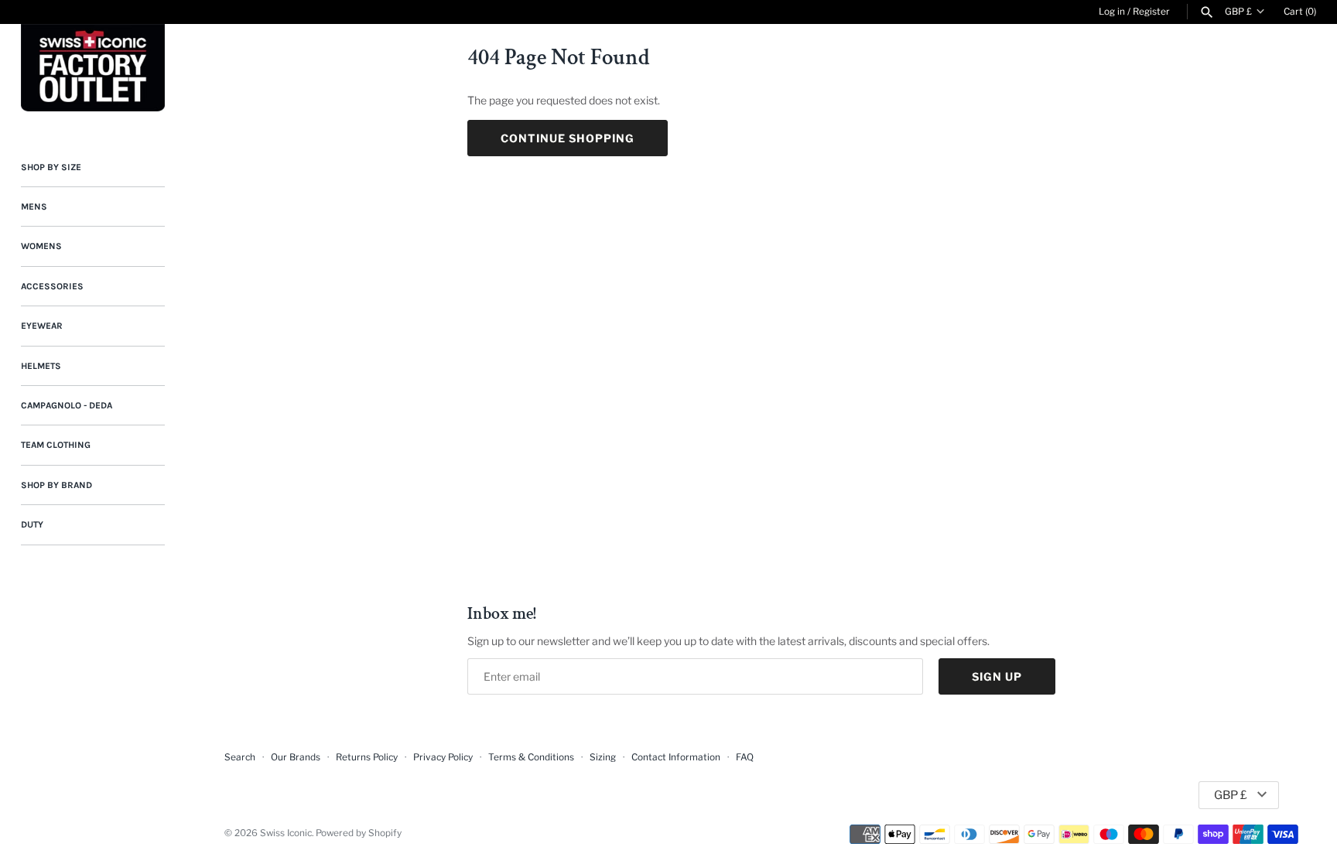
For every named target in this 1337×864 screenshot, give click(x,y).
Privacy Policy (443, 757)
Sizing (603, 757)
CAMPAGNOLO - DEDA (66, 405)
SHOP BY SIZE (51, 167)
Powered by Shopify (359, 833)
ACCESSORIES (52, 286)
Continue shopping (567, 138)
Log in (1112, 11)
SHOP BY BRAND (56, 485)
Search (239, 757)
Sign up (997, 676)
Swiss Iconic (286, 833)
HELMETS (41, 365)
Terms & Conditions (531, 757)
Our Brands (295, 757)
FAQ (745, 757)
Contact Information (675, 757)
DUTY (32, 524)
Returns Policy (367, 757)
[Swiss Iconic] (93, 67)
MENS (34, 206)
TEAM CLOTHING (56, 444)
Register (1151, 11)
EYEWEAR (42, 325)
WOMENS (41, 246)
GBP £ (1238, 11)
